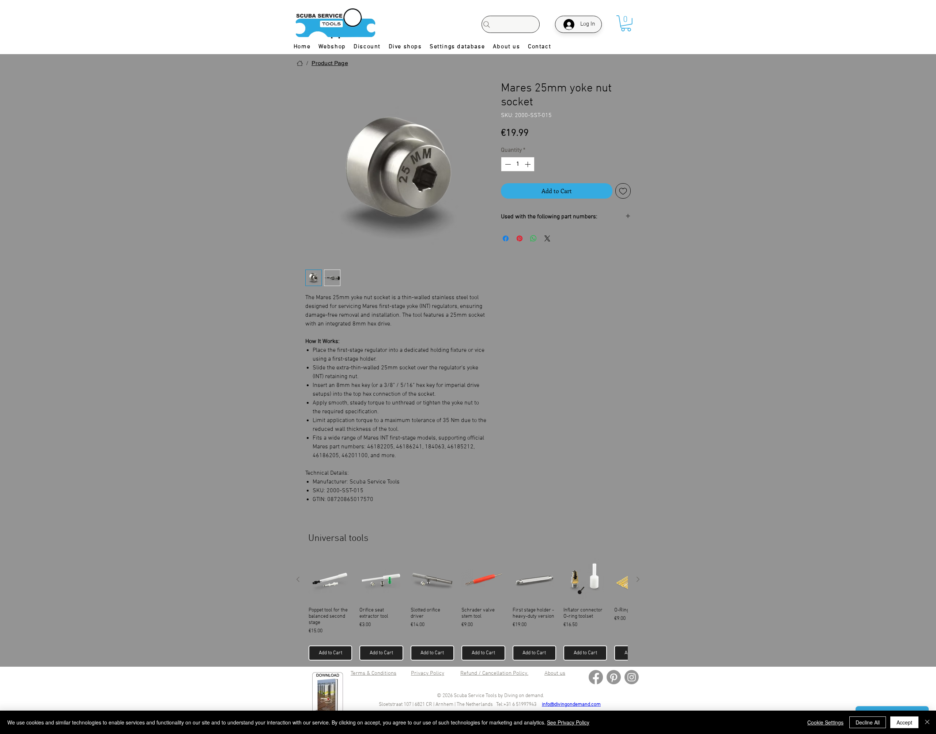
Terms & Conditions (373, 673)
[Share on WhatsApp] (533, 238)
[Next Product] (638, 579)
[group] (468, 609)
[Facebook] (596, 677)
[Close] (927, 722)
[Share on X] (547, 238)
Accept (904, 722)
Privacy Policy (427, 673)
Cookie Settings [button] (825, 722)
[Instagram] (631, 677)
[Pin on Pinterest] (519, 238)
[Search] (511, 24)
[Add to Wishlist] (623, 191)
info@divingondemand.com (571, 704)
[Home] (299, 63)
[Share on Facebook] (505, 238)
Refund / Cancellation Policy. (494, 673)
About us (554, 673)
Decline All (868, 722)
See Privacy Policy (568, 722)
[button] (625, 23)
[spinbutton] (517, 164)
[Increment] (528, 164)
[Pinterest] (614, 677)
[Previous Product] (298, 579)
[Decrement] (507, 164)
